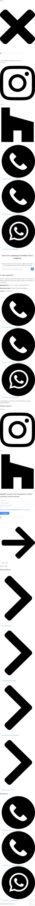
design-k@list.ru (8, 291)
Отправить (5, 513)
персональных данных (25, 509)
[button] (17, 1)
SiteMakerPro (11, 904)
